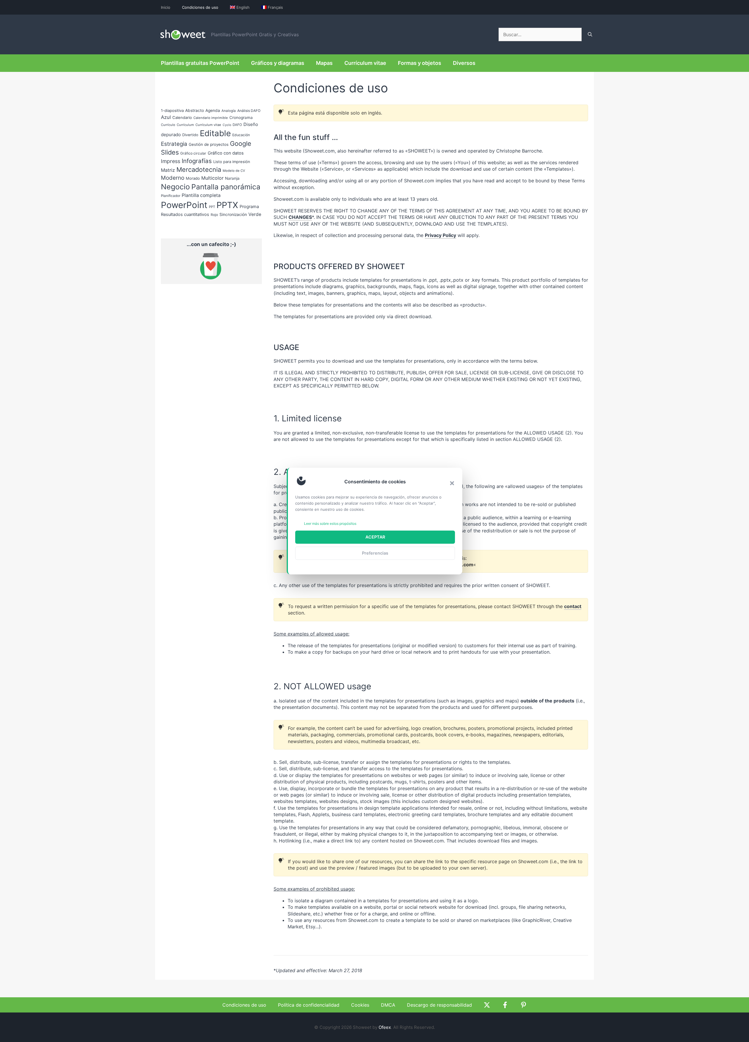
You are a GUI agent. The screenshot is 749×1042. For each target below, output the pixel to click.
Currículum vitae (365, 63)
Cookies (360, 1005)
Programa (249, 206)
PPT (212, 207)
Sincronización (233, 214)
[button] (452, 483)
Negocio (175, 186)
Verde (254, 214)
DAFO (237, 125)
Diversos (464, 63)
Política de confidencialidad (308, 1005)
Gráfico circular (193, 153)
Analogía (228, 111)
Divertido (190, 135)
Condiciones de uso (200, 7)
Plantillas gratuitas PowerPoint (200, 63)
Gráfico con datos (226, 153)
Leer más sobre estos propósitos (330, 523)
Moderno (172, 177)
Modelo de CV (234, 171)
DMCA (388, 1005)
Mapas (324, 63)
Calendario (182, 117)
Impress (170, 161)
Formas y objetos (419, 63)
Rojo (214, 214)
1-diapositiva (172, 110)
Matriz (168, 170)
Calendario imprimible (210, 118)
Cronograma (241, 117)
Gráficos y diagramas (277, 63)
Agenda (212, 110)
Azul (166, 117)
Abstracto (194, 110)
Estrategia (174, 144)
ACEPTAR (375, 536)
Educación (241, 135)
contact (572, 606)
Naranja (232, 178)
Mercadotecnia (198, 169)
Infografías (197, 161)
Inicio (165, 7)
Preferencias (375, 553)
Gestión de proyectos (209, 144)
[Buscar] (590, 34)
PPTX (227, 205)
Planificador (170, 196)
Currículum (185, 125)
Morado (193, 178)
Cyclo (227, 125)
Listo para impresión (231, 161)
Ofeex (385, 1027)
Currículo (168, 125)
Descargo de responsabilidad (439, 1005)
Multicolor (212, 178)
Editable (215, 133)
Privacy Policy (440, 235)
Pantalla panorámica (225, 186)
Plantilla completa (201, 195)
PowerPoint (184, 205)
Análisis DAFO (248, 110)
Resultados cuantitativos (185, 214)
